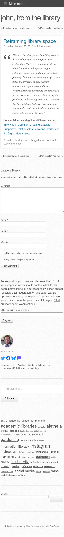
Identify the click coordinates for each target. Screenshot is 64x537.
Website (5, 241)
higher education (29, 440)
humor (41, 440)
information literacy (15, 446)
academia (14, 420)
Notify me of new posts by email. (19, 259)
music (18, 456)
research (49, 466)
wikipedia (46, 471)
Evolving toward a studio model (16, 27)
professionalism (37, 462)
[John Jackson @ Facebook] (8, 358)
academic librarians (33, 420)
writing (21, 475)
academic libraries (48, 140)
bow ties (29, 431)
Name (4, 219)
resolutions (7, 471)
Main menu (17, 3)
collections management (10, 434)
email (39, 434)
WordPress (31, 526)
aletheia (54, 425)
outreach (43, 456)
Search (4, 493)
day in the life (28, 434)
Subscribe (9, 398)
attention (5, 430)
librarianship (42, 451)
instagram (40, 445)
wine (55, 470)
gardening (10, 439)
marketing (7, 457)
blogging (14, 430)
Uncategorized (21, 140)
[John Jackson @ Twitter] (3, 358)
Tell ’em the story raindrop (50, 27)
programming (53, 462)
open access (28, 456)
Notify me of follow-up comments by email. (24, 252)
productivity (20, 461)
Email (4, 230)
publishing (5, 466)
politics (53, 457)
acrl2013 (41, 427)
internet (21, 451)
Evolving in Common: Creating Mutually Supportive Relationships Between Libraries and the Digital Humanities (31, 129)
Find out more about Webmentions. (30, 302)
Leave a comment (12, 143)
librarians (30, 451)
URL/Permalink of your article (15, 309)
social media (25, 470)
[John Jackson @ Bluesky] (13, 358)
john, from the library (30, 17)
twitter (38, 471)
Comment (6, 185)
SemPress (54, 526)
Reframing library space (29, 40)
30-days (4, 421)
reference (27, 466)
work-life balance (9, 475)
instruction (8, 451)
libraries (54, 452)
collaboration (40, 430)
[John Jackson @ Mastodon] (19, 358)
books (22, 431)
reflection (38, 466)
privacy (5, 462)
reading (16, 466)
